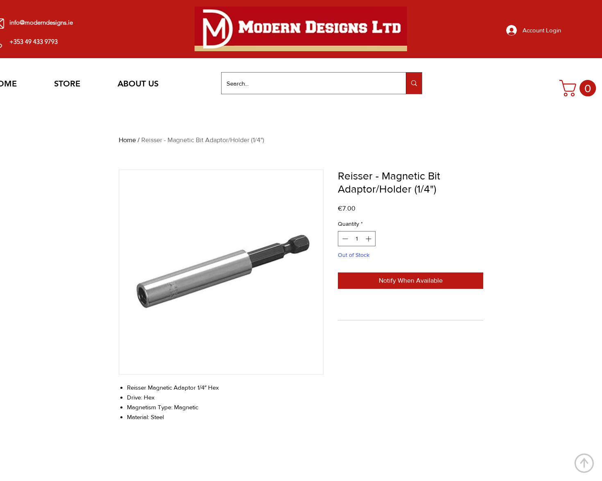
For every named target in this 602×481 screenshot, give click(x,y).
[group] (298, 453)
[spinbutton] (356, 238)
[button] (579, 88)
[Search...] (414, 83)
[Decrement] (344, 238)
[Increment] (369, 238)
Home (127, 139)
